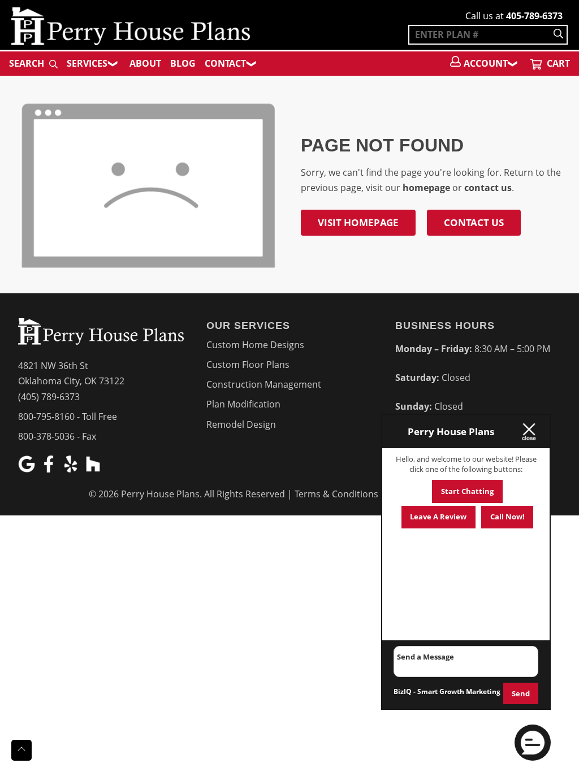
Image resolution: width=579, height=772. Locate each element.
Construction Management (263, 384)
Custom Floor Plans (248, 364)
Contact (225, 63)
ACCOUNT (486, 63)
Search (27, 63)
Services (87, 63)
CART (557, 63)
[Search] (558, 35)
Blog (183, 63)
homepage (426, 187)
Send (521, 693)
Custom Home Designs (255, 345)
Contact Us (474, 222)
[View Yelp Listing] (72, 469)
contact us (488, 187)
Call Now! (507, 516)
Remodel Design (241, 424)
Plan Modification (243, 404)
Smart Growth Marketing (458, 691)
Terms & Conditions (336, 494)
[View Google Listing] (28, 469)
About (145, 63)
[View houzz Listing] (94, 469)
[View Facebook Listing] (50, 469)
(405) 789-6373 (49, 397)
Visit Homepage (358, 222)
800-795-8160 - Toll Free (67, 416)
